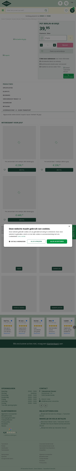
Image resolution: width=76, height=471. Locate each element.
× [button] (69, 226)
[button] (17, 241)
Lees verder (22, 236)
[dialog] (38, 235)
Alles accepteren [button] (57, 241)
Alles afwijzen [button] (36, 241)
